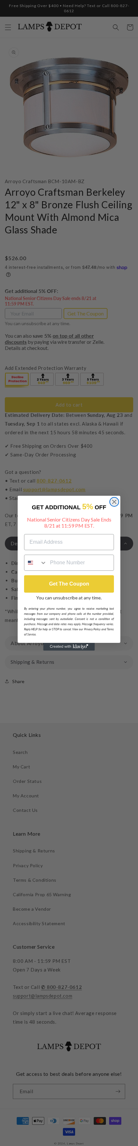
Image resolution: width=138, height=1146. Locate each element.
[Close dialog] (114, 501)
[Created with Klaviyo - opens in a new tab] (69, 647)
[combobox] (35, 562)
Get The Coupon (69, 584)
